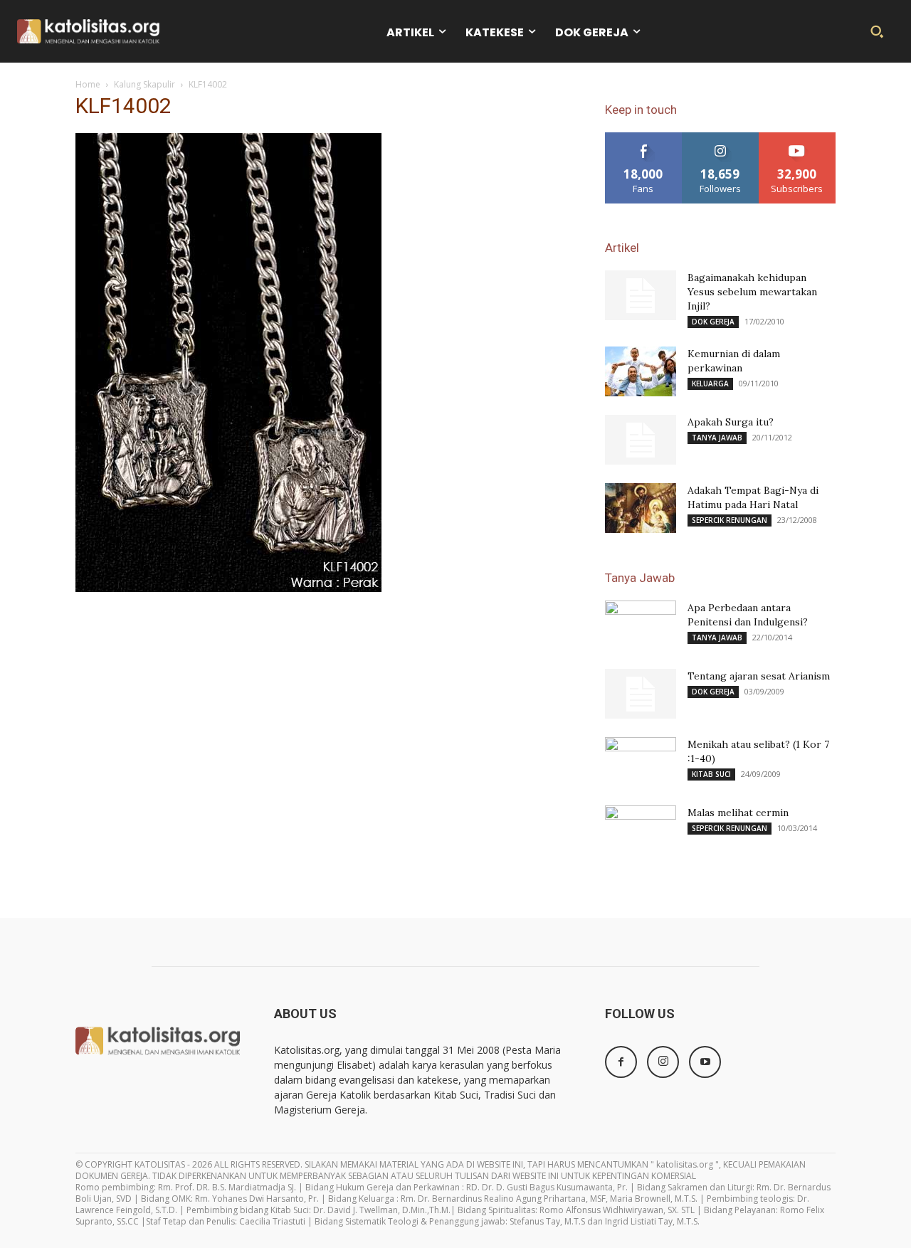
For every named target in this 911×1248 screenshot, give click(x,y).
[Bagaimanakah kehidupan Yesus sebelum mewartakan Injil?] (640, 295)
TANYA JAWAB (717, 438)
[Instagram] (663, 1062)
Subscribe (797, 137)
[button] (877, 31)
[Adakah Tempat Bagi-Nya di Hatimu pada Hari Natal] (640, 508)
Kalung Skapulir (144, 84)
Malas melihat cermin (738, 812)
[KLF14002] (228, 588)
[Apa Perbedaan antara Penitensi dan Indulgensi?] (640, 625)
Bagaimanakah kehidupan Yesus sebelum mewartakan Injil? (752, 291)
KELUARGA (710, 383)
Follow (720, 137)
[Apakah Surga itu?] (640, 440)
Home (87, 84)
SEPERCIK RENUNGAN (729, 520)
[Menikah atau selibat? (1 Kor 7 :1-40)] (640, 762)
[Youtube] (705, 1062)
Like (644, 137)
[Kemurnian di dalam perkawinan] (640, 371)
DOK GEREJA (713, 322)
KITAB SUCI (711, 774)
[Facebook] (621, 1062)
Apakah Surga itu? (731, 422)
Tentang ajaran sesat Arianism (759, 676)
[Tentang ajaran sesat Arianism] (640, 694)
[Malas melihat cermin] (640, 830)
